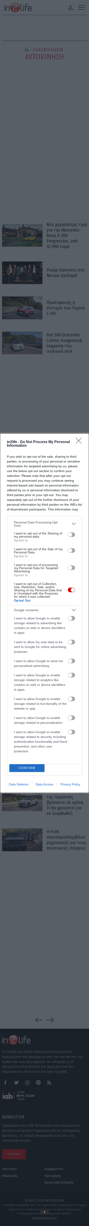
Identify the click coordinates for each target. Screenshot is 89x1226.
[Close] (80, 442)
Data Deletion (19, 784)
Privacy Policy (70, 784)
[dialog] (44, 613)
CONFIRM (26, 768)
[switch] (71, 534)
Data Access (44, 784)
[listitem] (44, 524)
